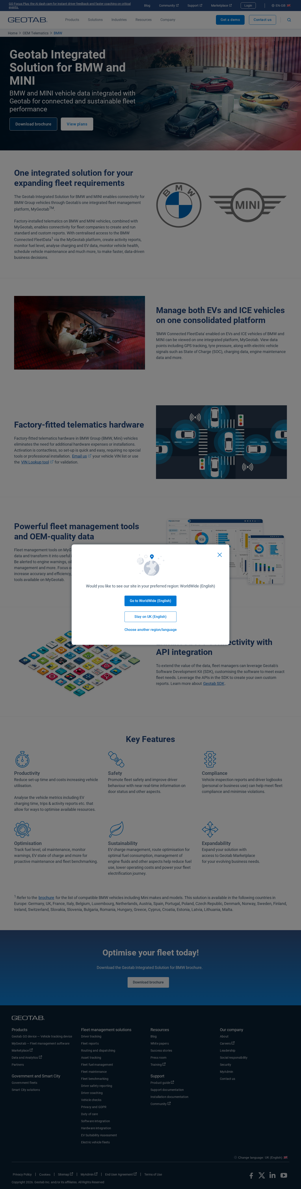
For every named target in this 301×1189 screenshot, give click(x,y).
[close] (219, 554)
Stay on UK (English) (150, 617)
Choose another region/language (150, 630)
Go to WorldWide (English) (150, 601)
